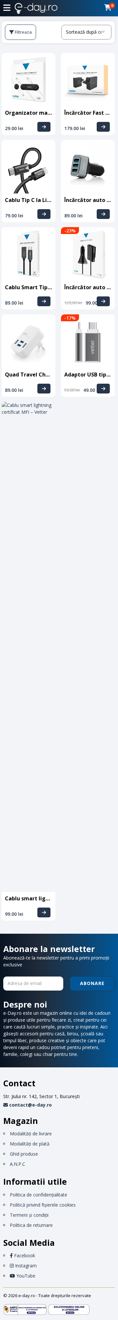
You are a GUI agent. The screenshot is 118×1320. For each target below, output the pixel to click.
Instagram (25, 1265)
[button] (6, 8)
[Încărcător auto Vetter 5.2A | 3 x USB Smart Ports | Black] (103, 214)
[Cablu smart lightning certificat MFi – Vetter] (43, 912)
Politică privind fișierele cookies (43, 1205)
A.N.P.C (17, 1164)
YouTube (25, 1276)
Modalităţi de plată (29, 1144)
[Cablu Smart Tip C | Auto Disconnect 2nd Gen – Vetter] (43, 301)
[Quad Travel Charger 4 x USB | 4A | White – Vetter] (43, 388)
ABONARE (92, 983)
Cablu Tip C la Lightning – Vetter (48, 200)
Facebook (24, 1255)
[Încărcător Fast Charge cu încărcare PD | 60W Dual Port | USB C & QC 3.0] (103, 127)
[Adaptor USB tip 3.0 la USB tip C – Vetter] (103, 388)
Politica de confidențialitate (38, 1195)
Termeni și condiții (29, 1215)
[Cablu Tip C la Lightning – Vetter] (43, 214)
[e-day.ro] (36, 9)
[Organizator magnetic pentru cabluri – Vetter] (43, 127)
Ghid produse (24, 1154)
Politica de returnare (31, 1225)
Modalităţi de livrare (31, 1133)
